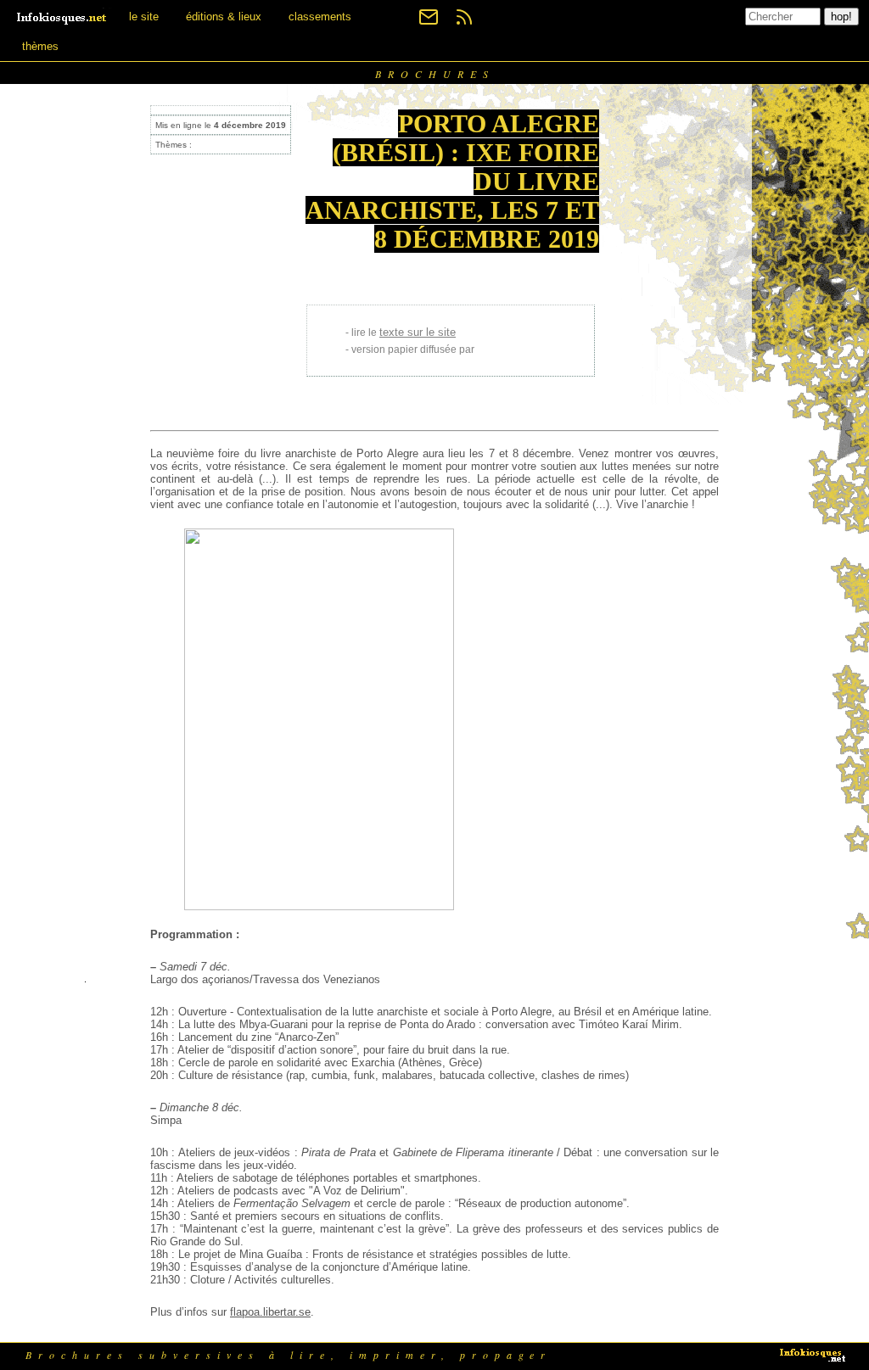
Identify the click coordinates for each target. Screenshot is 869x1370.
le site (144, 16)
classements (320, 16)
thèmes (40, 46)
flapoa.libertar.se (270, 1312)
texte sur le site (417, 332)
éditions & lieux (223, 16)
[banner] (63, 16)
